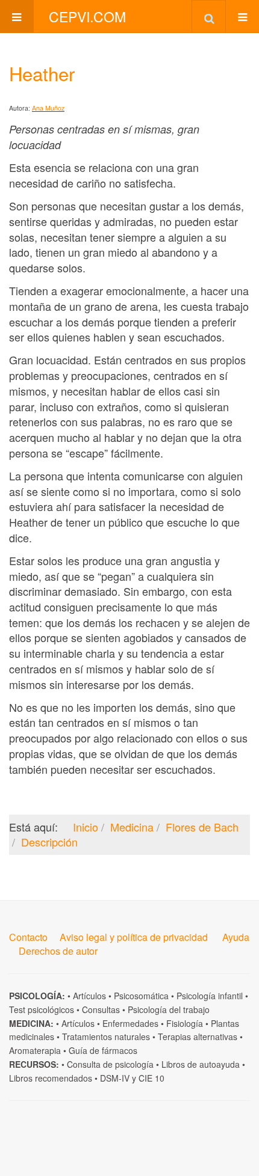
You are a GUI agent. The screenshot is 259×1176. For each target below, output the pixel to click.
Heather (42, 73)
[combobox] (208, 16)
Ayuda (235, 937)
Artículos (89, 996)
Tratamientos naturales (106, 1037)
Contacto (28, 937)
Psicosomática (141, 996)
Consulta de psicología (110, 1064)
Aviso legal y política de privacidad (134, 937)
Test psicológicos (41, 1009)
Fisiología (184, 1023)
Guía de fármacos (103, 1050)
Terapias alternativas (197, 1037)
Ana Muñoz (48, 107)
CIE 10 (151, 1078)
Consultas (101, 1009)
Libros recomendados (50, 1078)
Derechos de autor (58, 951)
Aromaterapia (35, 1050)
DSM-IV (115, 1078)
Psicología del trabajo (169, 1009)
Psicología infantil (209, 996)
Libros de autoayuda (200, 1064)
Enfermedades (130, 1023)
